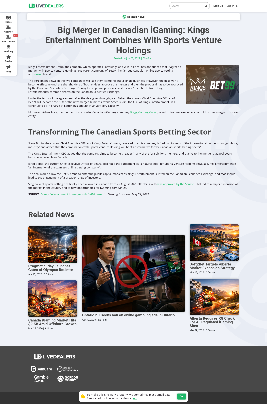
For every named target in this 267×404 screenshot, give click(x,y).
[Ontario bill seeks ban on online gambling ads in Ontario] (133, 273)
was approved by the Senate (175, 184)
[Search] (206, 6)
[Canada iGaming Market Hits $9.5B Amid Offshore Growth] (52, 298)
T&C (135, 398)
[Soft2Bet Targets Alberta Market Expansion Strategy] (214, 242)
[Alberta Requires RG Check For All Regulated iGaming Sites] (214, 297)
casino (38, 74)
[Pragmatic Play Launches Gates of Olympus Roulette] (52, 244)
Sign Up (218, 5)
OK (181, 396)
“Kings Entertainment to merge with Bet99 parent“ (73, 194)
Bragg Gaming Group (143, 112)
